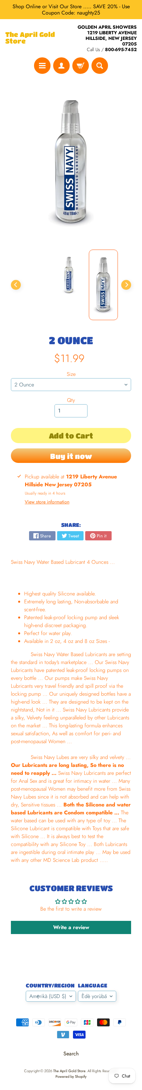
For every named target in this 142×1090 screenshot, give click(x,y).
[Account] (61, 65)
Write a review (71, 927)
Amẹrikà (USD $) (47, 996)
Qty (71, 400)
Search (71, 1053)
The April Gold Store (30, 38)
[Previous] (16, 285)
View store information (47, 502)
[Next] (126, 285)
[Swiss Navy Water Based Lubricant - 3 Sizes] (103, 285)
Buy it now (71, 456)
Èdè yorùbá (94, 996)
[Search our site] (99, 65)
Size (71, 374)
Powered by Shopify (71, 1076)
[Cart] (80, 65)
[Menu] (42, 65)
